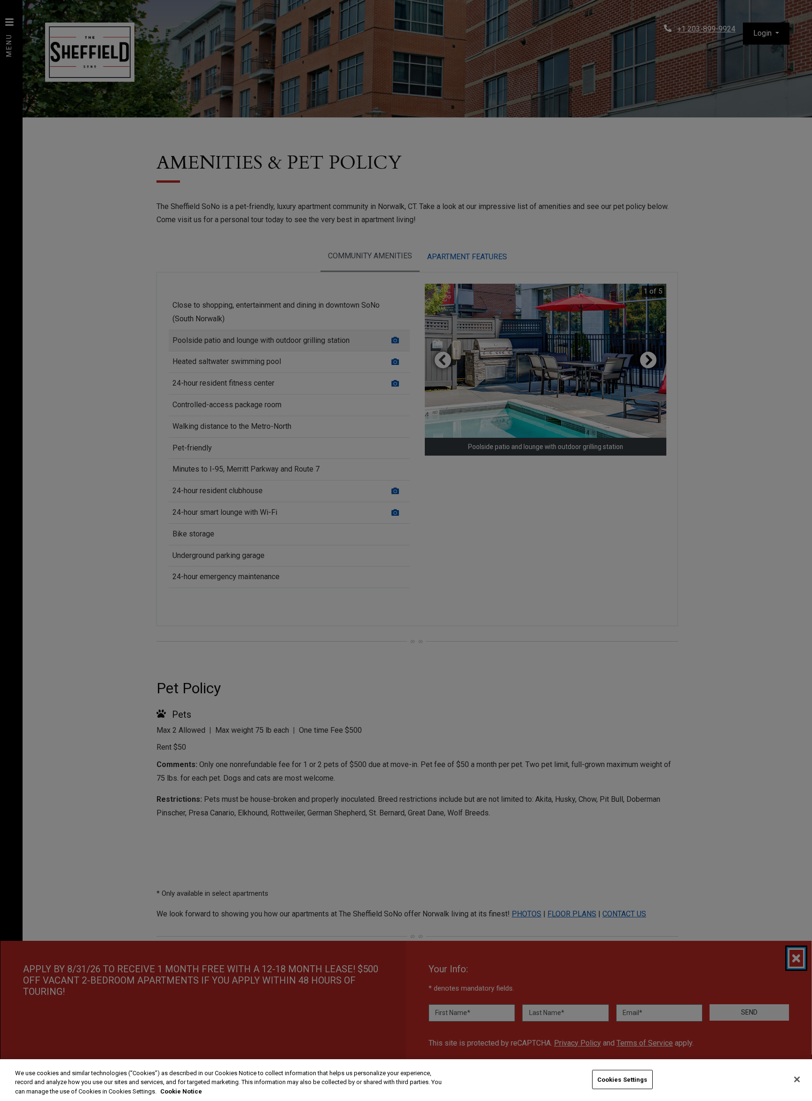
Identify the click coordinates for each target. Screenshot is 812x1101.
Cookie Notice (181, 1091)
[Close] (797, 1079)
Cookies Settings (622, 1079)
